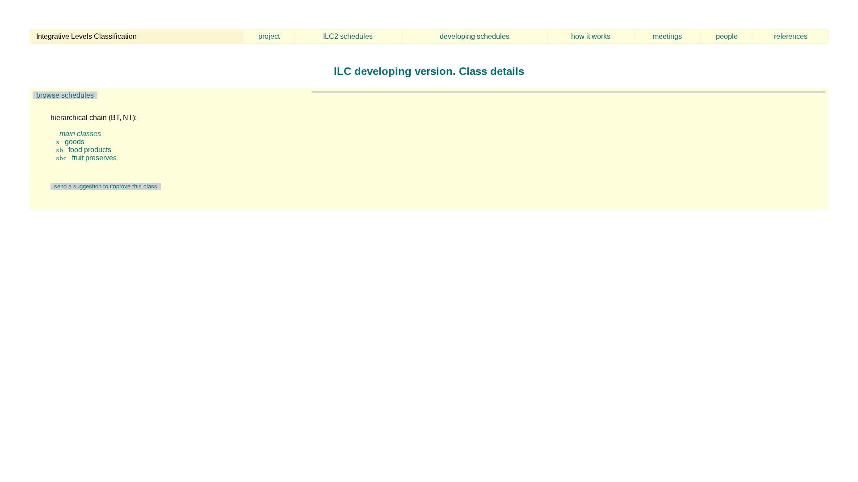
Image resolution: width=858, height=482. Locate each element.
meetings (667, 36)
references (791, 36)
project (269, 36)
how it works (590, 36)
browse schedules (65, 95)
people (727, 36)
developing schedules (474, 36)
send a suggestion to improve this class (105, 186)
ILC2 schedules (348, 36)
